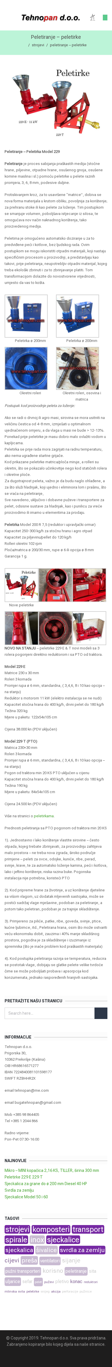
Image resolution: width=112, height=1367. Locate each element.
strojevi (17, 1229)
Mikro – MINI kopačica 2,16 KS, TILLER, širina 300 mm (52, 1170)
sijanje (71, 1260)
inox (37, 1239)
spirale (16, 1239)
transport (88, 1229)
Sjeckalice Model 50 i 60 (26, 1197)
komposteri (50, 1229)
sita (92, 1271)
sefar (27, 1281)
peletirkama (44, 816)
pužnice (86, 1291)
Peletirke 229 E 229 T (24, 1177)
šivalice (46, 1250)
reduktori (91, 1282)
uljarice (12, 1281)
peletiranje (76, 1271)
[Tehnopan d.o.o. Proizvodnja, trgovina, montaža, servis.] (51, 17)
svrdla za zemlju (82, 1250)
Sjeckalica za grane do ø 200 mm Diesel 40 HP (46, 1183)
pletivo (62, 1281)
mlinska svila (15, 1291)
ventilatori (50, 1261)
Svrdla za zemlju (19, 1190)
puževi (49, 1282)
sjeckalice (63, 1239)
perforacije (70, 1291)
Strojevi (38, 45)
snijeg (45, 1291)
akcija (56, 1291)
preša (29, 1260)
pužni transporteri (22, 1271)
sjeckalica (19, 1250)
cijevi (12, 1260)
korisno (53, 1270)
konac (76, 1281)
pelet (38, 1282)
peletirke (32, 1291)
